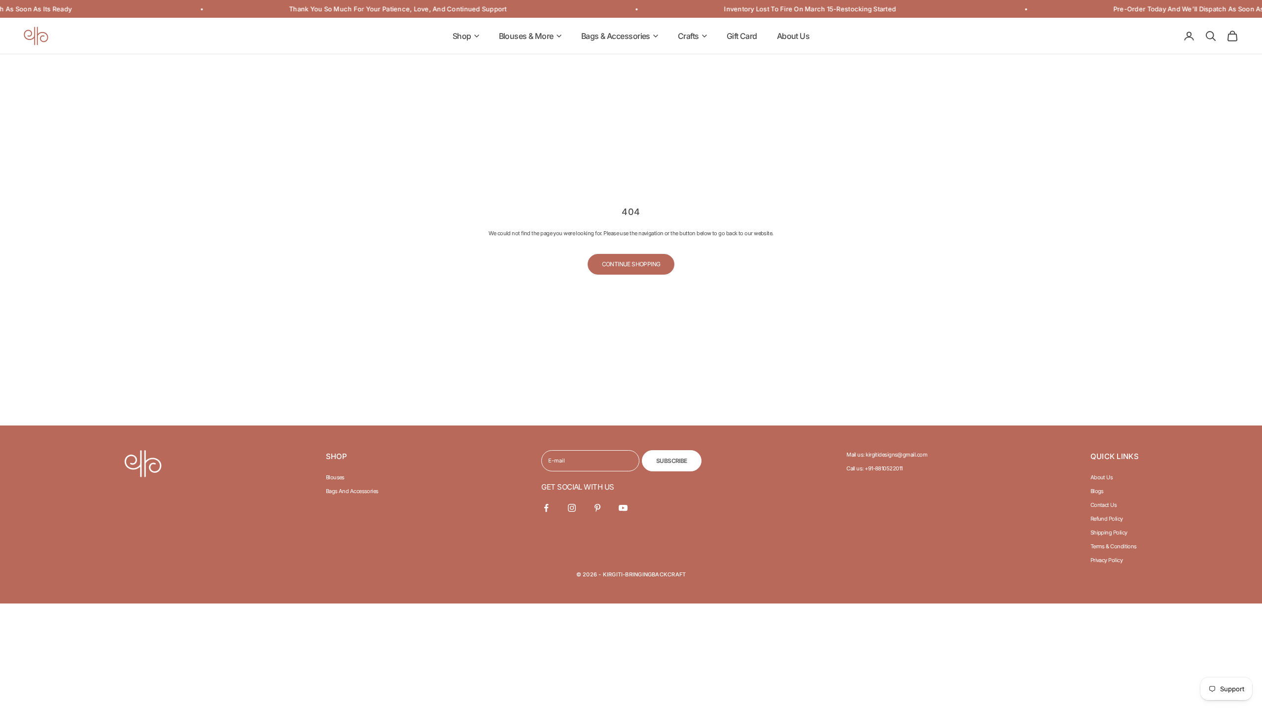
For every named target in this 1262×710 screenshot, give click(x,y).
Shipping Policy (1108, 532)
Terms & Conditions (1113, 546)
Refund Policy (1106, 518)
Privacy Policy (1106, 560)
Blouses (335, 477)
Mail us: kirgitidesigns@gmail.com (886, 454)
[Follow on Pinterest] (597, 508)
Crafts (688, 36)
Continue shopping (631, 264)
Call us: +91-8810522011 (874, 468)
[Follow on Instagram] (572, 508)
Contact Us (1103, 504)
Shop (462, 36)
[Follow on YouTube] (623, 508)
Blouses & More (526, 36)
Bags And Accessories (352, 491)
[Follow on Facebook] (546, 508)
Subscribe (671, 460)
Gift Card (742, 36)
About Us (793, 36)
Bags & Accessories (615, 36)
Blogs (1097, 491)
